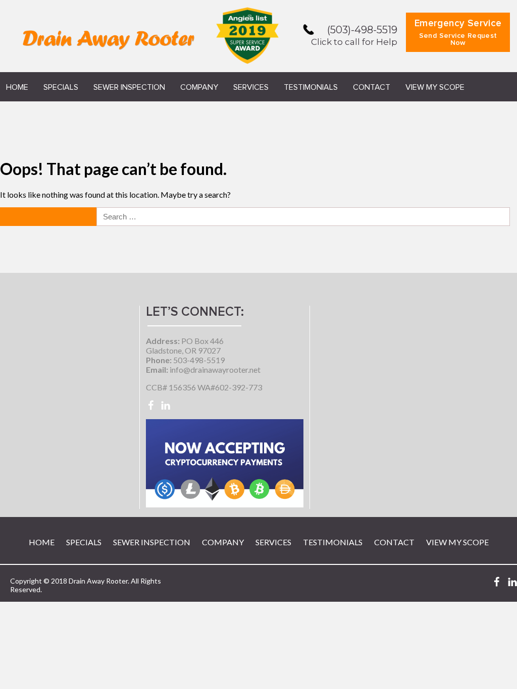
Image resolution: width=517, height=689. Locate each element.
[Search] (49, 216)
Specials (60, 87)
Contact (371, 87)
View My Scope (434, 87)
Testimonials (311, 87)
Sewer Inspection (129, 87)
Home (17, 87)
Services (251, 87)
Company (199, 87)
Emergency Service (458, 32)
